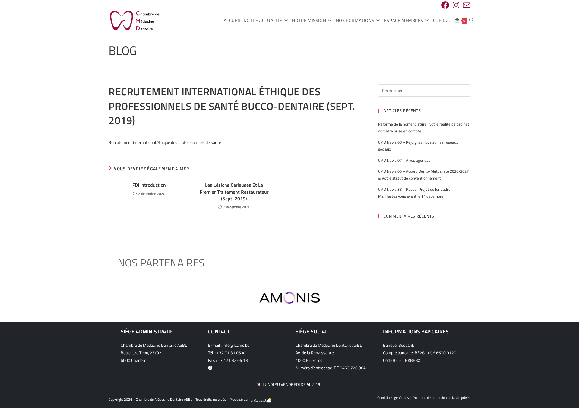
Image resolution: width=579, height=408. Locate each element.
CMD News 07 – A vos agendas (404, 160)
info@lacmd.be (236, 345)
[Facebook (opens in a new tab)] (445, 5)
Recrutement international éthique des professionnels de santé (165, 142)
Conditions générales (393, 397)
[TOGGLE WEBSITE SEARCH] (471, 20)
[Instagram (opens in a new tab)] (456, 5)
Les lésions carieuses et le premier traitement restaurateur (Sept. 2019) (234, 192)
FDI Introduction (149, 185)
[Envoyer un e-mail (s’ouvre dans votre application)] (465, 5)
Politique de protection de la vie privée (441, 397)
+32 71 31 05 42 (232, 352)
